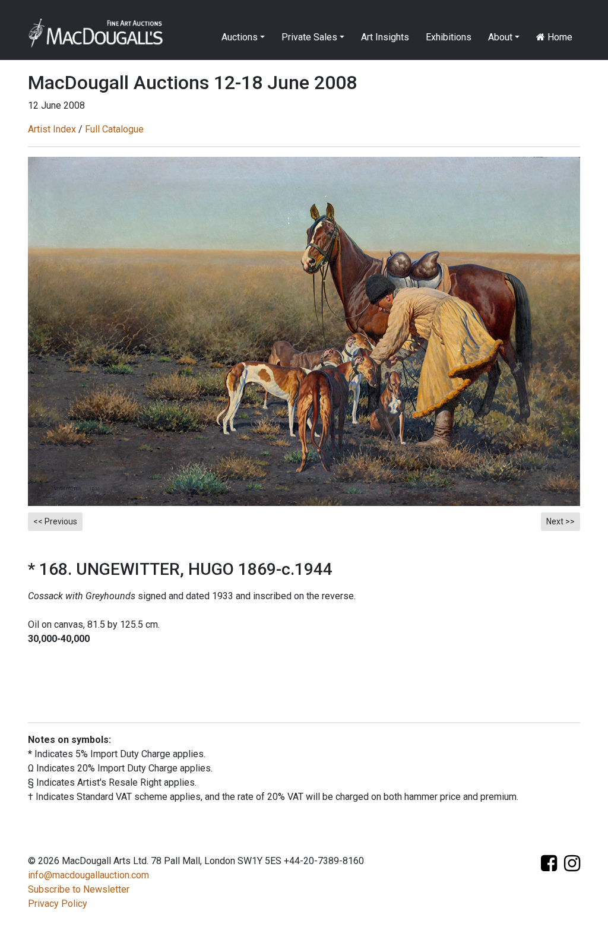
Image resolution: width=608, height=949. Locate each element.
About (500, 37)
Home (558, 37)
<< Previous (55, 521)
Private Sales (309, 37)
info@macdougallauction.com (88, 875)
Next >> (560, 521)
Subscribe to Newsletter (78, 889)
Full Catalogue (114, 129)
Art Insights (385, 37)
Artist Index (52, 129)
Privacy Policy (57, 903)
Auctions (239, 37)
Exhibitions (448, 37)
